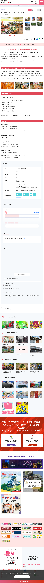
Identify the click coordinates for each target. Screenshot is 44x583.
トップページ (3, 5)
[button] (1, 27)
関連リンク (35, 44)
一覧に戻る (7, 308)
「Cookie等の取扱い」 (26, 573)
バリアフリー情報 (17, 44)
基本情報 (8, 44)
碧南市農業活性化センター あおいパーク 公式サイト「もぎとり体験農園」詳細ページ (20, 241)
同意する (22, 576)
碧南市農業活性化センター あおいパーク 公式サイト (14, 238)
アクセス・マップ (26, 44)
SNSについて (26, 566)
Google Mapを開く (22, 274)
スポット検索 (10, 5)
